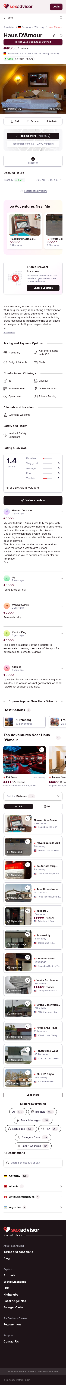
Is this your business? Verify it (33, 42)
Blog (7, 1258)
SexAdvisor (9, 27)
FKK (6, 1288)
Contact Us (11, 1341)
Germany (26, 27)
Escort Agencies (15, 1301)
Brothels (9, 1275)
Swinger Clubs (13, 1307)
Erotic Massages (15, 1282)
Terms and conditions (18, 1252)
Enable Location (43, 288)
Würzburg (39, 27)
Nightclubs (11, 1295)
